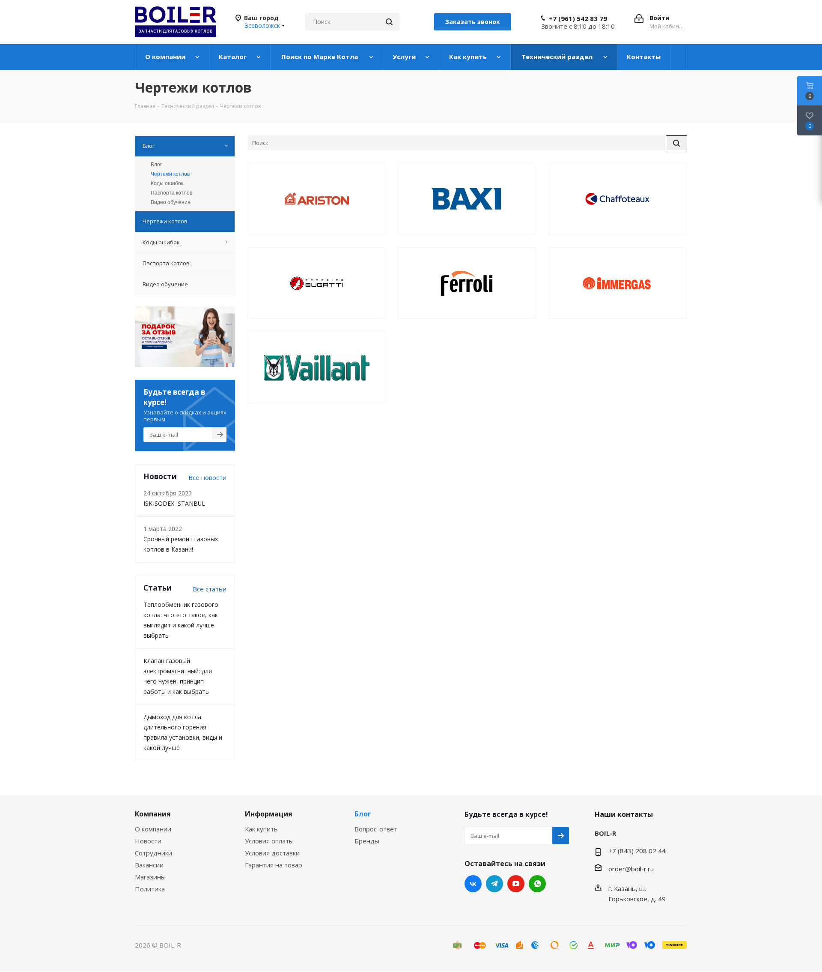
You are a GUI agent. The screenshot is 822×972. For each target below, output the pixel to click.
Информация (268, 814)
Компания (153, 814)
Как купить (261, 829)
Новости (148, 841)
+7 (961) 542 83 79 (578, 18)
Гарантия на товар (273, 865)
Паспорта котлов (171, 193)
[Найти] (389, 21)
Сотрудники (153, 853)
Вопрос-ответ (375, 829)
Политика (150, 889)
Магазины (150, 877)
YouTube (515, 883)
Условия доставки (272, 853)
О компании (153, 829)
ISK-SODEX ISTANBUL (174, 503)
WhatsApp (537, 883)
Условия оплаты (269, 841)
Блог (156, 165)
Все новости (207, 477)
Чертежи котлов (170, 174)
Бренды (366, 841)
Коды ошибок (167, 183)
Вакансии (149, 865)
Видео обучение (171, 202)
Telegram (494, 883)
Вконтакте (473, 883)
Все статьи (209, 589)
